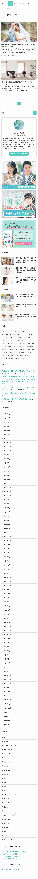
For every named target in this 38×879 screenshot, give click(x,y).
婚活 (5, 790)
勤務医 (9, 346)
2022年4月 (7, 610)
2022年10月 (7, 585)
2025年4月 (7, 475)
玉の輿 (29, 352)
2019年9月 (7, 704)
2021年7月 (7, 647)
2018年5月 (7, 724)
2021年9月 (7, 639)
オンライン (30, 334)
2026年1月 (7, 438)
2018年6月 (7, 720)
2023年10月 (7, 540)
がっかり (16, 334)
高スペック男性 (8, 839)
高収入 (22, 358)
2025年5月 (7, 471)
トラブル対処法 (18, 337)
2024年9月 (7, 500)
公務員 (6, 774)
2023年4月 (7, 565)
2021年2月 (7, 667)
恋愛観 (10, 352)
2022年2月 (7, 618)
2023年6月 (7, 557)
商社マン (6, 786)
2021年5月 (7, 655)
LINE (3, 331)
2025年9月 (7, 455)
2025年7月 (7, 463)
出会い (4, 346)
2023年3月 (7, 569)
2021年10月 (7, 634)
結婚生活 (4, 358)
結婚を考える (14, 355)
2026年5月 (7, 426)
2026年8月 (7, 414)
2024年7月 (7, 508)
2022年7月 (7, 598)
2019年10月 (7, 700)
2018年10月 (7, 708)
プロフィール (5, 340)
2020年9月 (7, 687)
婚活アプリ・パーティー (11, 795)
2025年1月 (7, 483)
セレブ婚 (4, 337)
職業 (5, 831)
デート (10, 337)
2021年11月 (7, 630)
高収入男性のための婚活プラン (11, 854)
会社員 (6, 766)
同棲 (14, 346)
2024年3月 (7, 524)
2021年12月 (7, 626)
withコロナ (9, 331)
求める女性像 (22, 352)
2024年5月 (7, 516)
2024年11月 (7, 491)
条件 (15, 352)
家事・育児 (22, 349)
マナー (29, 340)
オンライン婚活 (8, 750)
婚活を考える (30, 346)
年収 (29, 349)
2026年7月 (7, 418)
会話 (29, 343)
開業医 (17, 358)
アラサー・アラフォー (10, 746)
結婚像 (21, 355)
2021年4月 (7, 659)
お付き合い (17, 331)
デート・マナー (8, 754)
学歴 (16, 349)
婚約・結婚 (7, 803)
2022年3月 (7, 614)
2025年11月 (7, 447)
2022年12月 (7, 577)
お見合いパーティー (7, 334)
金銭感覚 (11, 358)
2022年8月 (7, 594)
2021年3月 (7, 663)
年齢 (33, 349)
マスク (23, 340)
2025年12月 (7, 442)
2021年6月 (7, 651)
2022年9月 (7, 589)
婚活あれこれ (21, 346)
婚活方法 (11, 349)
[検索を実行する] (35, 113)
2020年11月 (7, 679)
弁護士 (6, 807)
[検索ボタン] (3, 3)
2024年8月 (7, 504)
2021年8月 (7, 643)
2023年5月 (7, 561)
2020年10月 (7, 683)
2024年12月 (7, 487)
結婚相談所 (7, 827)
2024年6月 (7, 512)
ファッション (27, 337)
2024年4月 (7, 520)
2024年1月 (7, 532)
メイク (4, 343)
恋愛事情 (4, 352)
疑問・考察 (7, 819)
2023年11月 (7, 536)
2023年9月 (7, 545)
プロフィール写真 (15, 340)
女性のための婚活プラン (9, 858)
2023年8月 (7, 549)
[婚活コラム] (19, 3)
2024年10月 (7, 496)
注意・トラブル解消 (10, 815)
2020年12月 (7, 675)
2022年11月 (7, 581)
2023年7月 (7, 553)
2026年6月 (7, 422)
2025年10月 (7, 451)
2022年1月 (7, 622)
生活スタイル (5, 355)
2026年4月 (7, 430)
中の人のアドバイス (13, 343)
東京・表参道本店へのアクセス (11, 870)
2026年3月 (7, 434)
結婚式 (27, 355)
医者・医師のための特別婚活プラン (12, 856)
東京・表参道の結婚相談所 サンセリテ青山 (14, 852)
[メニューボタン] (34, 3)
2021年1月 (7, 671)
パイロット (7, 758)
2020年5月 (7, 696)
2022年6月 (7, 602)
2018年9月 (7, 712)
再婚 (5, 778)
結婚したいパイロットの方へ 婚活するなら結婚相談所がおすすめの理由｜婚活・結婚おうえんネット (18, 381)
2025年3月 (7, 479)
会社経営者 (7, 770)
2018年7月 (7, 716)
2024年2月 (7, 528)
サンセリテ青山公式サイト (19, 154)
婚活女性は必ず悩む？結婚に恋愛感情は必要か (16, 399)
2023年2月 (7, 573)
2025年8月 (7, 459)
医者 (5, 782)
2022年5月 (7, 606)
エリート (23, 334)
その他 (6, 741)
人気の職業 (22, 343)
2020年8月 (7, 692)
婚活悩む (4, 349)
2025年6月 (7, 467)
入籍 (33, 343)
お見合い (24, 331)
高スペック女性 (8, 835)
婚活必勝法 (7, 799)
